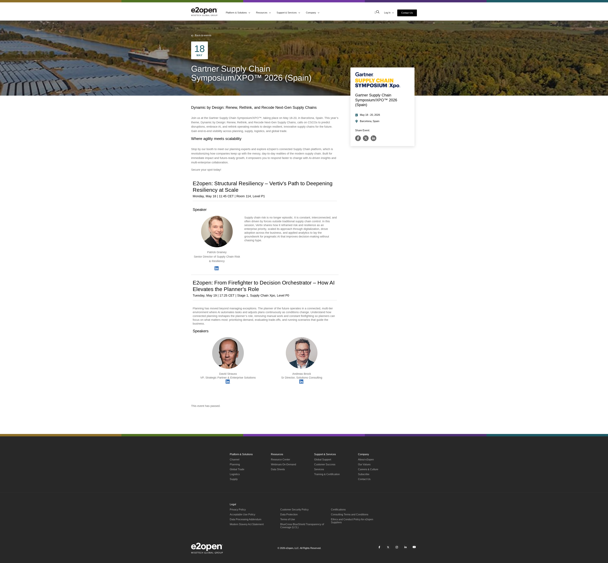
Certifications (338, 509)
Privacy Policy (238, 509)
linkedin (405, 547)
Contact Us (407, 12)
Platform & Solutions (236, 12)
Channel (234, 459)
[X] (366, 138)
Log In (387, 12)
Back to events (203, 35)
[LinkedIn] (373, 138)
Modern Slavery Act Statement (247, 524)
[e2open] (204, 11)
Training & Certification (327, 474)
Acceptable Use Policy (242, 514)
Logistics (235, 474)
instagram (396, 547)
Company (311, 12)
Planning (235, 464)
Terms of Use (287, 519)
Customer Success (324, 464)
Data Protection (289, 514)
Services (319, 469)
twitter (388, 547)
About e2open (366, 459)
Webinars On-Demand (283, 464)
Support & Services (287, 12)
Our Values (364, 464)
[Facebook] (358, 138)
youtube (414, 547)
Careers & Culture (368, 469)
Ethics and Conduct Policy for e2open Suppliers (352, 521)
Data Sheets (278, 469)
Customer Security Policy (294, 509)
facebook (379, 547)
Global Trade (237, 469)
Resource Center (280, 459)
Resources (262, 12)
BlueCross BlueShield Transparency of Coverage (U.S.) (302, 526)
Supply (234, 479)
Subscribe (363, 474)
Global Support (322, 459)
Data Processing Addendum (245, 519)
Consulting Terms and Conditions (349, 514)
